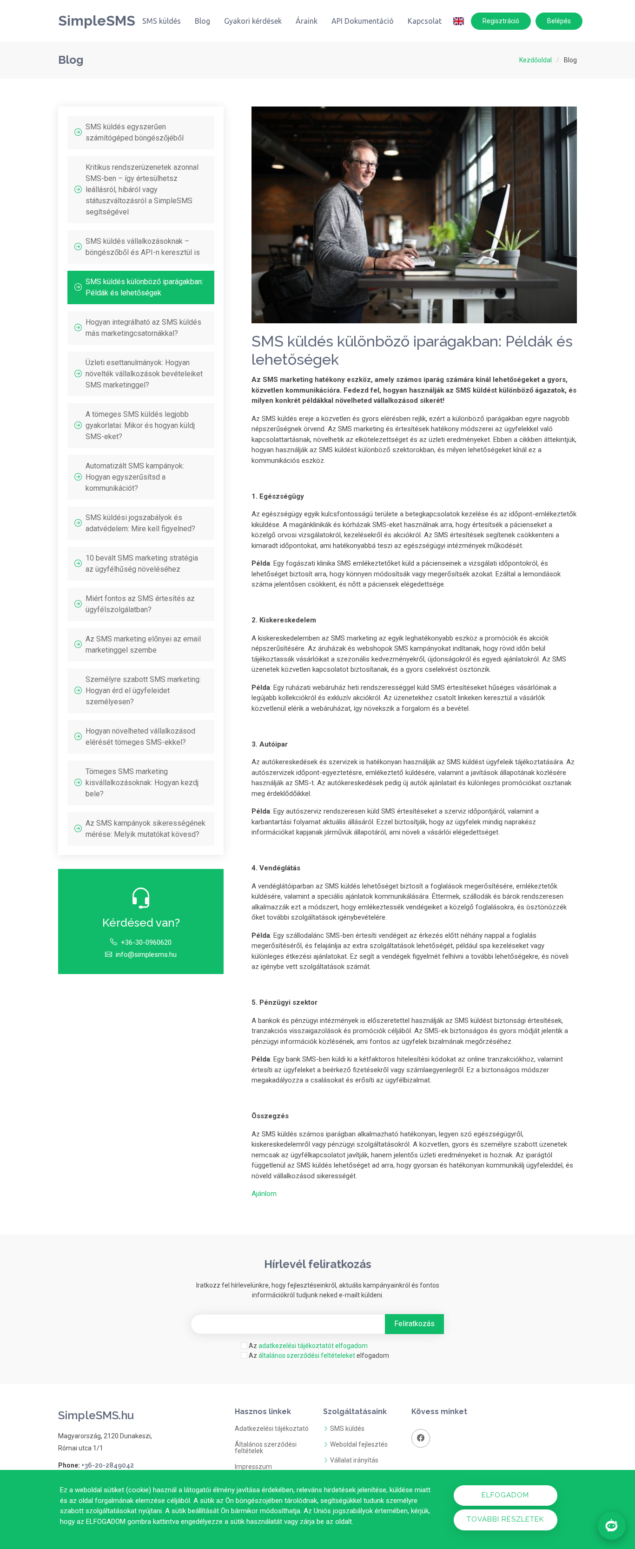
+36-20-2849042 (107, 1465)
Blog (202, 21)
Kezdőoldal (535, 60)
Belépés (559, 21)
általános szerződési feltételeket (306, 1355)
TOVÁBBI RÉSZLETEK (505, 1519)
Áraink (307, 21)
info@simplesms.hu (146, 954)
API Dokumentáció (362, 21)
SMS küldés (161, 21)
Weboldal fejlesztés (359, 1444)
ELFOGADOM (505, 1495)
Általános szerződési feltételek (266, 1447)
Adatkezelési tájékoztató (272, 1428)
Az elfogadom (318, 1355)
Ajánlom (264, 1193)
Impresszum (253, 1466)
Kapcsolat (425, 21)
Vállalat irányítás (354, 1460)
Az (307, 1345)
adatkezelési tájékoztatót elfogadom (313, 1345)
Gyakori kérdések (253, 21)
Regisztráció (501, 21)
